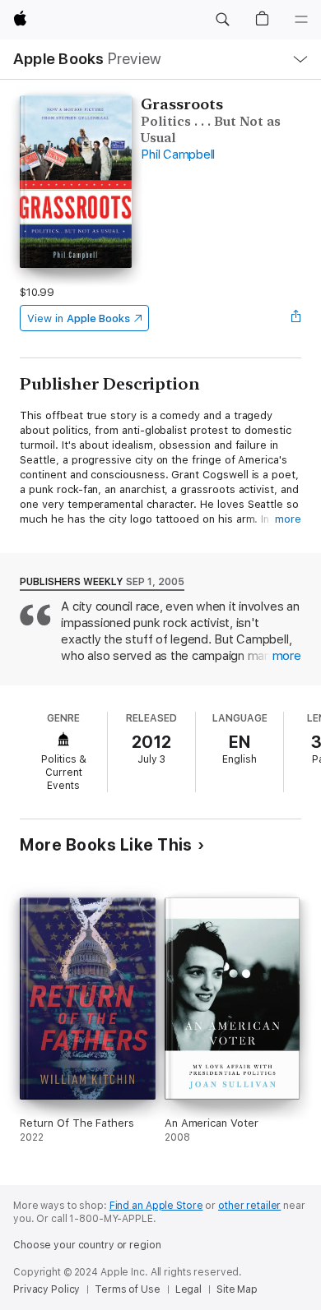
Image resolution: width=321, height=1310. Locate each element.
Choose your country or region (87, 1245)
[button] (222, 19)
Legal (188, 1289)
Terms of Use (127, 1289)
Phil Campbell (178, 154)
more (288, 519)
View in (78, 318)
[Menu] (301, 19)
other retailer (249, 1205)
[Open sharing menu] (296, 318)
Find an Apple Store (156, 1205)
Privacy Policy (46, 1289)
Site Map (237, 1289)
